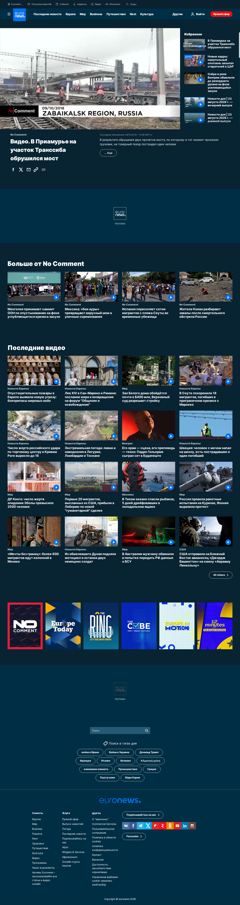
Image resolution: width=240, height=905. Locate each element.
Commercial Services (104, 824)
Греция (151, 769)
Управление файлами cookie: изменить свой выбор (105, 880)
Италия (105, 760)
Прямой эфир (221, 13)
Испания (125, 760)
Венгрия (127, 443)
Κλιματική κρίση (150, 760)
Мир (83, 14)
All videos (219, 574)
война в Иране (90, 752)
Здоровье (38, 843)
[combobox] (145, 4)
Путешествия (115, 14)
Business (96, 14)
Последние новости (47, 14)
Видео (36, 857)
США (182, 549)
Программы (39, 862)
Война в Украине (119, 752)
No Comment (16, 304)
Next (133, 14)
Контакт (96, 854)
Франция (85, 760)
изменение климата (96, 769)
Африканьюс (69, 856)
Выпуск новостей (72, 824)
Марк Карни (132, 777)
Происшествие (127, 769)
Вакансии (97, 859)
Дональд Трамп (149, 752)
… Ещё (108, 153)
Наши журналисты (43, 867)
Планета (37, 833)
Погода (66, 828)
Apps (65, 847)
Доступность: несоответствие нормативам (101, 868)
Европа (71, 14)
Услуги (66, 812)
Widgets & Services (73, 852)
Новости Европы (18, 388)
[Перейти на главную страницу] (19, 14)
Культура (146, 14)
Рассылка (132, 836)
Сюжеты (37, 812)
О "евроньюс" (100, 819)
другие (96, 812)
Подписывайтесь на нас (141, 814)
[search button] (127, 4)
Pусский (15, 4)
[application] (90, 78)
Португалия (107, 777)
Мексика (128, 494)
